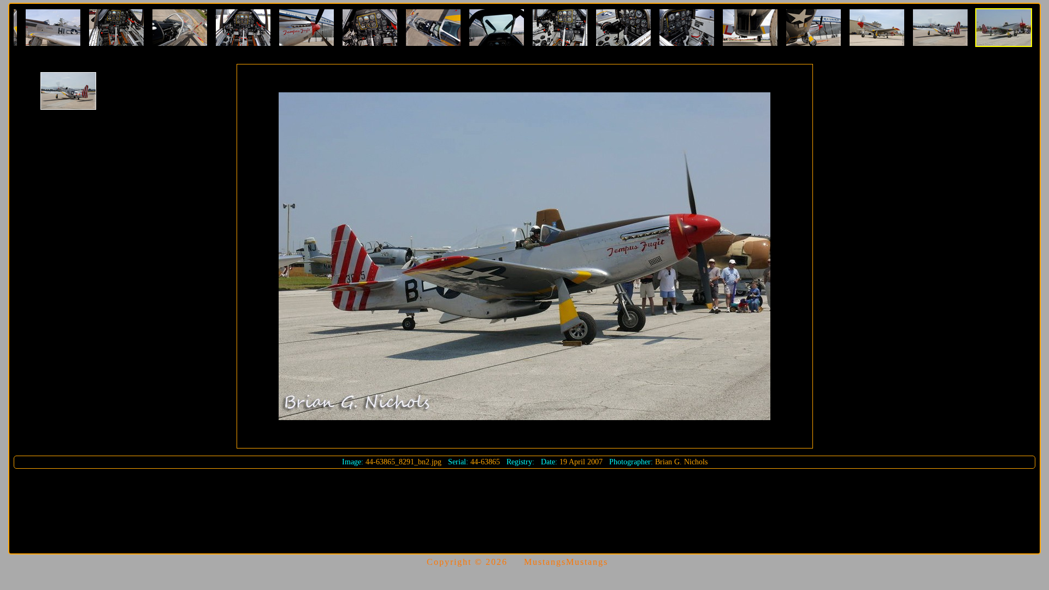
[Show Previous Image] (68, 91)
